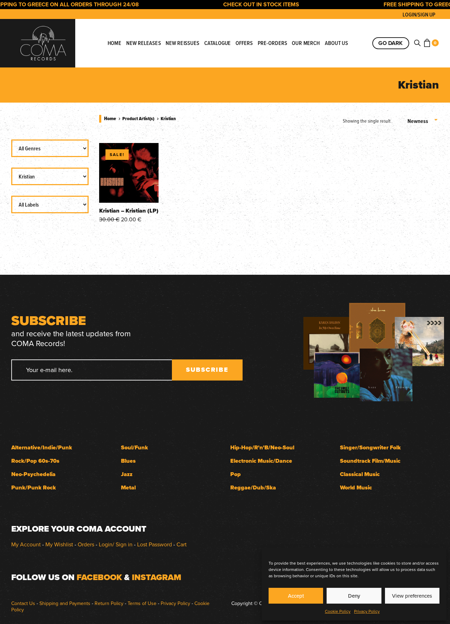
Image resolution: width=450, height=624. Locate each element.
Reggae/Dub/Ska (253, 487)
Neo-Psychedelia (33, 474)
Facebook (99, 577)
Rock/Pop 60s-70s (35, 461)
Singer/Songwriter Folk (370, 447)
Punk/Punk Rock (33, 487)
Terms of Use (142, 603)
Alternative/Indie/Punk (41, 447)
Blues (128, 461)
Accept (296, 595)
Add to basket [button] (129, 190)
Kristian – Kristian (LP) (129, 211)
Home (110, 118)
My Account (26, 544)
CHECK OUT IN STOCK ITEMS (252, 4)
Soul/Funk (134, 447)
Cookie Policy (338, 611)
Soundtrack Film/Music (370, 461)
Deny (354, 595)
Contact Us (23, 603)
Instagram (156, 577)
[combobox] (423, 121)
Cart (181, 544)
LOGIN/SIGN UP (419, 15)
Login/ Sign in (116, 544)
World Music (356, 487)
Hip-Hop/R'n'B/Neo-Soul (262, 447)
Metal (128, 487)
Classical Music (360, 474)
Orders (86, 544)
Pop (235, 474)
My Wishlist (59, 544)
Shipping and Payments (64, 603)
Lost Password (154, 544)
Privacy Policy (367, 611)
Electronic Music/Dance (261, 461)
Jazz (127, 474)
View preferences (412, 595)
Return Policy (109, 603)
